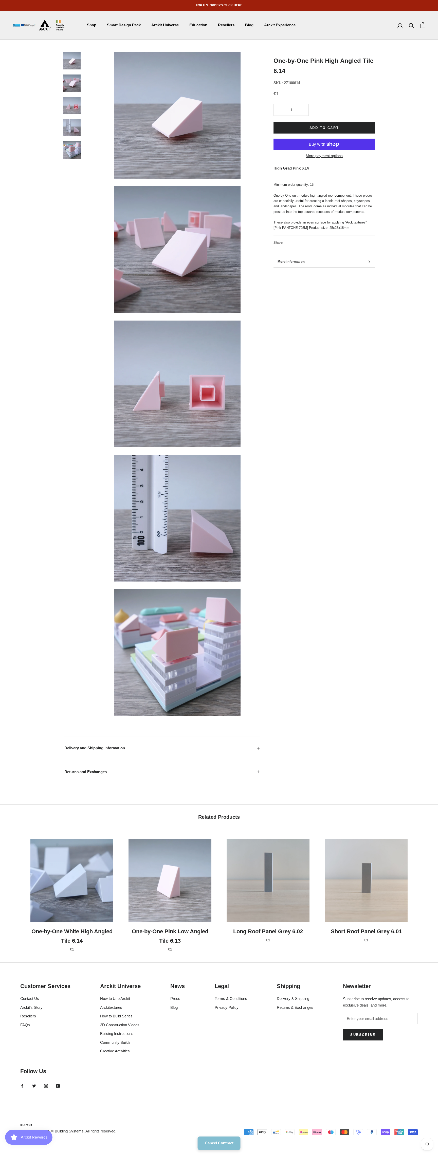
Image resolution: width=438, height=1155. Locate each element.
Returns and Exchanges (85, 772)
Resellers (226, 25)
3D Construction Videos (119, 1025)
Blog (249, 25)
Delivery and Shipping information (94, 748)
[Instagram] (46, 1086)
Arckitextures (111, 1007)
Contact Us (29, 998)
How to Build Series (116, 1016)
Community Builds (115, 1042)
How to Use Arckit (115, 998)
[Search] (411, 25)
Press (175, 998)
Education (198, 25)
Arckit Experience (280, 25)
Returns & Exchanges (295, 1007)
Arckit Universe (165, 25)
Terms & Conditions (231, 998)
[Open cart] (423, 25)
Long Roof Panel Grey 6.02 (268, 931)
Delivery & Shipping (293, 998)
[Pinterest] (300, 241)
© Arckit (26, 1125)
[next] (422, 890)
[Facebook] (287, 241)
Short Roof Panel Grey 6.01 (366, 931)
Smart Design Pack (124, 25)
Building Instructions (116, 1033)
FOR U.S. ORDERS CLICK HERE (219, 5)
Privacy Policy (227, 1007)
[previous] (16, 890)
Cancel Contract (219, 1143)
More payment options (324, 156)
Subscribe (362, 1035)
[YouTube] (58, 1086)
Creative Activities (115, 1051)
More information (291, 262)
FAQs (25, 1025)
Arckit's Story (31, 1007)
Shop (91, 25)
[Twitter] (294, 241)
